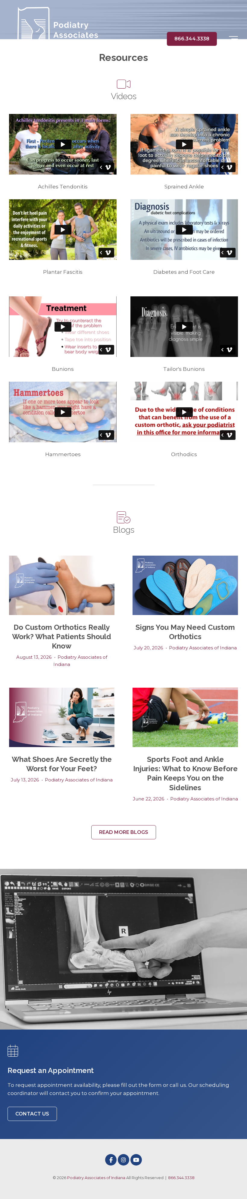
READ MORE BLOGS (123, 832)
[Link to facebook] (111, 1160)
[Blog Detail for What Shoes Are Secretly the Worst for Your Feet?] (61, 717)
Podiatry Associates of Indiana (203, 648)
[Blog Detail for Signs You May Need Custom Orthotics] (185, 585)
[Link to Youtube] (136, 1160)
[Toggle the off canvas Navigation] (233, 39)
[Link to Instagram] (123, 1160)
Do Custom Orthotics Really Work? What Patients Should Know (61, 636)
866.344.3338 (191, 39)
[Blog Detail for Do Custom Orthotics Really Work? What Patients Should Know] (61, 585)
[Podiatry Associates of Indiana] (54, 39)
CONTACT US (32, 1114)
